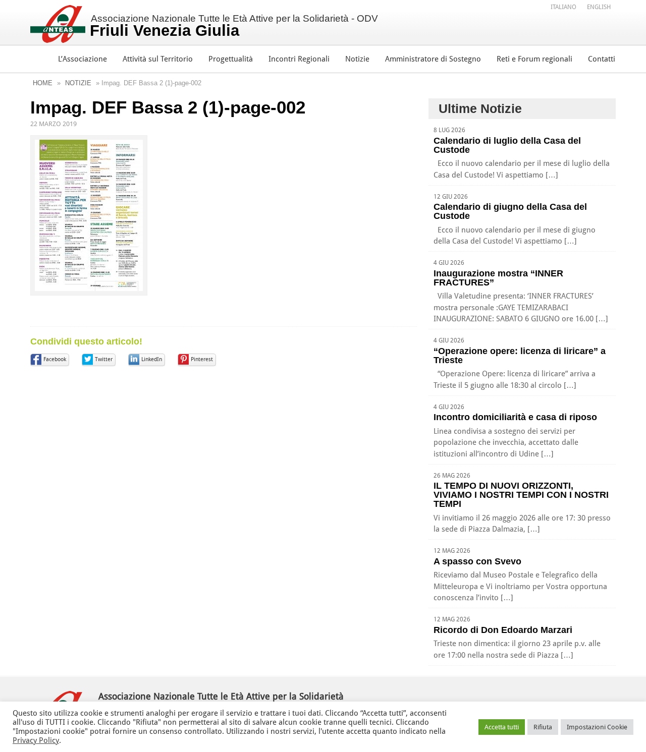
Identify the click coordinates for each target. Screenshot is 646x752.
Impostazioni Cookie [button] (597, 727)
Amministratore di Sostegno (433, 59)
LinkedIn (151, 359)
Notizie (357, 59)
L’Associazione (82, 59)
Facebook (54, 359)
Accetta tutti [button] (501, 727)
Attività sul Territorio (158, 59)
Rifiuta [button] (542, 727)
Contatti (601, 59)
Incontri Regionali (299, 59)
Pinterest (202, 359)
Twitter (104, 359)
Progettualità (230, 59)
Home (42, 83)
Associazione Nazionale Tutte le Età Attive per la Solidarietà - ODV (234, 26)
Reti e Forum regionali (534, 59)
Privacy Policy (36, 740)
